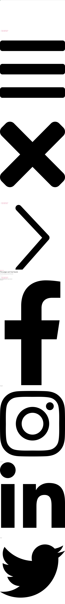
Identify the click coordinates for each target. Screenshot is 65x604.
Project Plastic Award (5, 31)
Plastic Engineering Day (5, 30)
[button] (32, 117)
